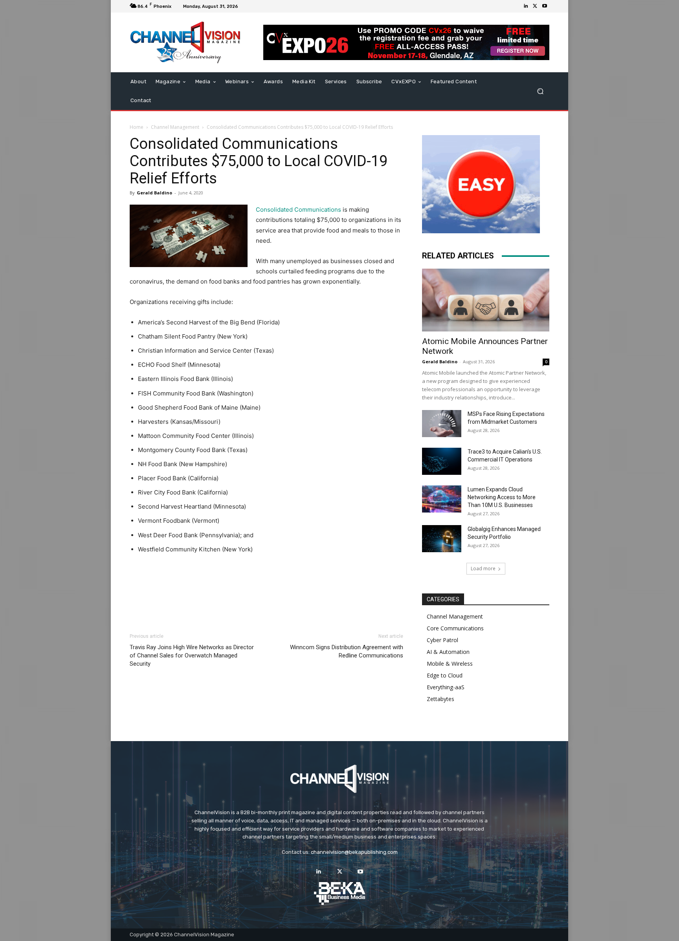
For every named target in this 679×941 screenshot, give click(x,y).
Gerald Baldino (154, 193)
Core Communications (455, 628)
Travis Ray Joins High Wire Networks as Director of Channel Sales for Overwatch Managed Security (192, 655)
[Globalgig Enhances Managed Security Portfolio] (441, 538)
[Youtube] (544, 6)
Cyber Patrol (442, 640)
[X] (535, 6)
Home (136, 127)
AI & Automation (448, 651)
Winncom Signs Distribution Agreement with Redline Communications (346, 651)
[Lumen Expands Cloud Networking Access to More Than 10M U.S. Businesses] (441, 499)
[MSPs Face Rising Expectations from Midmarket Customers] (441, 423)
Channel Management (175, 127)
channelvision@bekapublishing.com (354, 852)
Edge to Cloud (444, 675)
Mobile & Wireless (450, 663)
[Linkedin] (525, 6)
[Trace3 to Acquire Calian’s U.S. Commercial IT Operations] (441, 461)
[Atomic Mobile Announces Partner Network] (485, 300)
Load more (483, 568)
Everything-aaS (445, 687)
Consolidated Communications (298, 209)
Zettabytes (440, 699)
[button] (540, 91)
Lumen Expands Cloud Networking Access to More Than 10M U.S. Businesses (502, 497)
